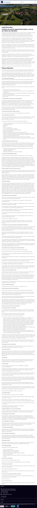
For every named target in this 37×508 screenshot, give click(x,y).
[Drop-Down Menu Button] (35, 2)
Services (2, 499)
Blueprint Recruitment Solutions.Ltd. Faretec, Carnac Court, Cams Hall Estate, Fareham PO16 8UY (8, 490)
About (2, 502)
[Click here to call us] (21, 2)
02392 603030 (5, 492)
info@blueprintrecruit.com (7, 494)
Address (2, 486)
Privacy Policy (23, 419)
